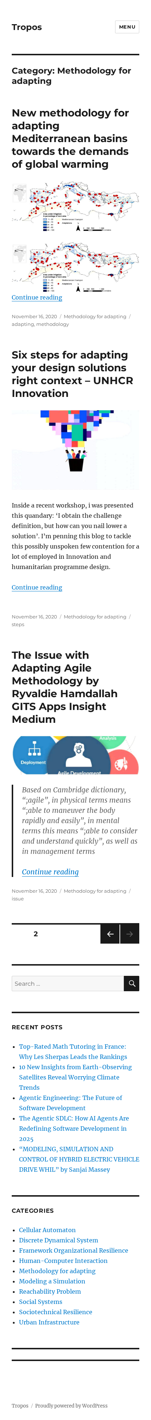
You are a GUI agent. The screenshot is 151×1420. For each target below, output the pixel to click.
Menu (127, 27)
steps (18, 624)
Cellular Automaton (47, 1230)
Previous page (109, 943)
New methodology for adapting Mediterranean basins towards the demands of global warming (70, 138)
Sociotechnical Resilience (55, 1312)
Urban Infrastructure (49, 1322)
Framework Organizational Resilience (73, 1250)
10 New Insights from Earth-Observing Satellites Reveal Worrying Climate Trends (75, 1077)
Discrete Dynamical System (58, 1240)
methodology (52, 324)
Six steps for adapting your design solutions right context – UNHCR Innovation (72, 374)
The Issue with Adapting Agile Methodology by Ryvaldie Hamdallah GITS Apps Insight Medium (65, 687)
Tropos (27, 27)
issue (18, 899)
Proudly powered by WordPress (71, 1406)
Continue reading (37, 297)
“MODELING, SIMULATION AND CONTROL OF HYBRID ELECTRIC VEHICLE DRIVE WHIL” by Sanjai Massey (79, 1159)
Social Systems (40, 1301)
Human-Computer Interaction (63, 1260)
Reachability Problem (50, 1291)
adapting (23, 324)
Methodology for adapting (95, 316)
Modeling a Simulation (52, 1281)
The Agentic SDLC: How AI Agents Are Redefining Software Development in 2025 (74, 1128)
